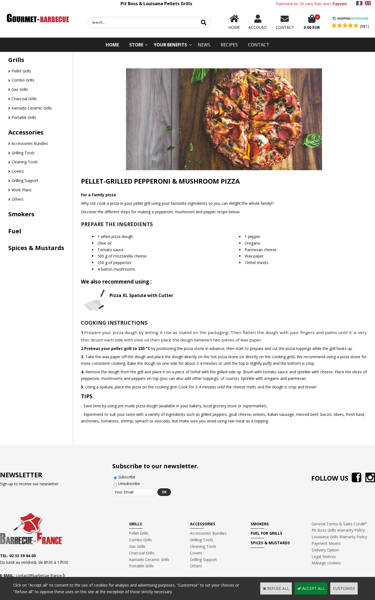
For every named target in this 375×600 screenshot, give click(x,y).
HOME (112, 45)
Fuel (14, 231)
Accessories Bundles (30, 143)
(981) (364, 26)
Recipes (229, 45)
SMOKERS (260, 523)
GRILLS (135, 523)
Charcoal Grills (24, 98)
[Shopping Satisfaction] (350, 19)
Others (18, 199)
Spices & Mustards (36, 247)
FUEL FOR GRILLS (266, 533)
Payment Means (326, 543)
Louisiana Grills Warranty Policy (339, 536)
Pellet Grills (21, 71)
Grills (16, 59)
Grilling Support (25, 180)
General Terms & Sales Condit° (339, 523)
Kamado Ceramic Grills (32, 108)
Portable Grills (24, 117)
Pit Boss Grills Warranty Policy (338, 530)
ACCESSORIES (202, 523)
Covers (18, 171)
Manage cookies (326, 562)
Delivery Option (325, 550)
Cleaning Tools (25, 161)
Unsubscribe (129, 483)
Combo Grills (23, 80)
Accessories (25, 132)
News (204, 45)
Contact (258, 45)
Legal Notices (324, 556)
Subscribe (126, 477)
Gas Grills (20, 89)
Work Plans (22, 189)
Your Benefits (170, 45)
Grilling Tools (23, 152)
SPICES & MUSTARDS (270, 542)
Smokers (21, 214)
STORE (136, 45)
